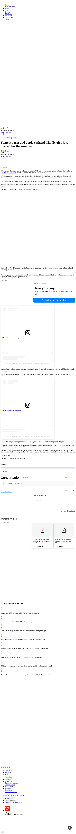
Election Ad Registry (11, 783)
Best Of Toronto (10, 7)
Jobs (6, 774)
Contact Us (8, 770)
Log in (67, 477)
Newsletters (8, 778)
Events (7, 10)
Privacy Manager (10, 800)
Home (7, 5)
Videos (7, 8)
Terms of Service (10, 785)
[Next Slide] (73, 536)
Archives (7, 776)
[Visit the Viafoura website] (71, 511)
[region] (38, 494)
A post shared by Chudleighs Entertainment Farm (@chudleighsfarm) (24, 363)
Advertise (8, 772)
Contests (7, 12)
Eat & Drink (5, 127)
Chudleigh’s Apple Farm (8, 173)
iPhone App (8, 781)
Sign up (72, 477)
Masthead (8, 779)
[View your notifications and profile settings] (73, 491)
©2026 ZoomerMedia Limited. (14, 795)
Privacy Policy (9, 786)
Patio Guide (8, 14)
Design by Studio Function (13, 802)
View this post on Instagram (11, 338)
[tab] (6, 491)
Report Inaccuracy (6, 132)
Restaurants (8, 15)
